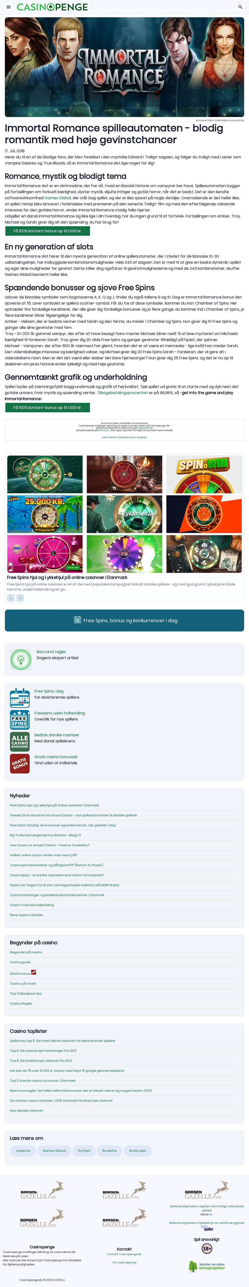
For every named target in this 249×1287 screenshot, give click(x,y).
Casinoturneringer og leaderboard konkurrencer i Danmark (57, 895)
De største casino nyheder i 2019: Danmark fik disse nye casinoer (61, 1100)
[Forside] (124, 7)
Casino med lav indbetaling (32, 905)
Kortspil (84, 1150)
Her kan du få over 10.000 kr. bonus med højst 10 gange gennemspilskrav (67, 1070)
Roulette (110, 1150)
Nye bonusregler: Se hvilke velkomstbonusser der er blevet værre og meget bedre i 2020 (81, 1090)
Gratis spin (137, 1150)
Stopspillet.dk (145, 427)
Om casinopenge (124, 1262)
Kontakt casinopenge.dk (124, 1254)
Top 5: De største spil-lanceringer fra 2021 (43, 1050)
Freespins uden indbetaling (60, 713)
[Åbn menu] (8, 7)
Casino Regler (21, 1003)
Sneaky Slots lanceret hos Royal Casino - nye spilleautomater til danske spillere (92, 577)
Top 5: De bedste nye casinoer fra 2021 (41, 1060)
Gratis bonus (20, 973)
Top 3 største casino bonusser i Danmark (42, 1080)
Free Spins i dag (49, 691)
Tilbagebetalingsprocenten (123, 393)
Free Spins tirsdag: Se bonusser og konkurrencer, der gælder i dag (63, 825)
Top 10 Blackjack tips (26, 993)
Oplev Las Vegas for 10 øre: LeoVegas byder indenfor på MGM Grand (64, 885)
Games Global (57, 198)
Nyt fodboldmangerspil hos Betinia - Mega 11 (45, 835)
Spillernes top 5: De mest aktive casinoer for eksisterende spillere (62, 1040)
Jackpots (23, 1150)
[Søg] (240, 7)
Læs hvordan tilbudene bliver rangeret (124, 437)
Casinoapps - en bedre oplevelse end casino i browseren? (57, 875)
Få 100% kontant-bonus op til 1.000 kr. (48, 231)
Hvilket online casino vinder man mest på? (43, 855)
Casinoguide (20, 962)
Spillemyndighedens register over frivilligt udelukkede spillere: (207, 1208)
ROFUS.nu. (104, 430)
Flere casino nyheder (26, 915)
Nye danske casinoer (26, 1110)
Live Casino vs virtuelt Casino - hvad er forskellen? (50, 845)
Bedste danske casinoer (57, 735)
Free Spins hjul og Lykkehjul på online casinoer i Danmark (54, 805)
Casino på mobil (23, 983)
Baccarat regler (51, 652)
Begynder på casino (26, 952)
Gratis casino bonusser (56, 757)
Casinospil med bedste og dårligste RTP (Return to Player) (56, 865)
